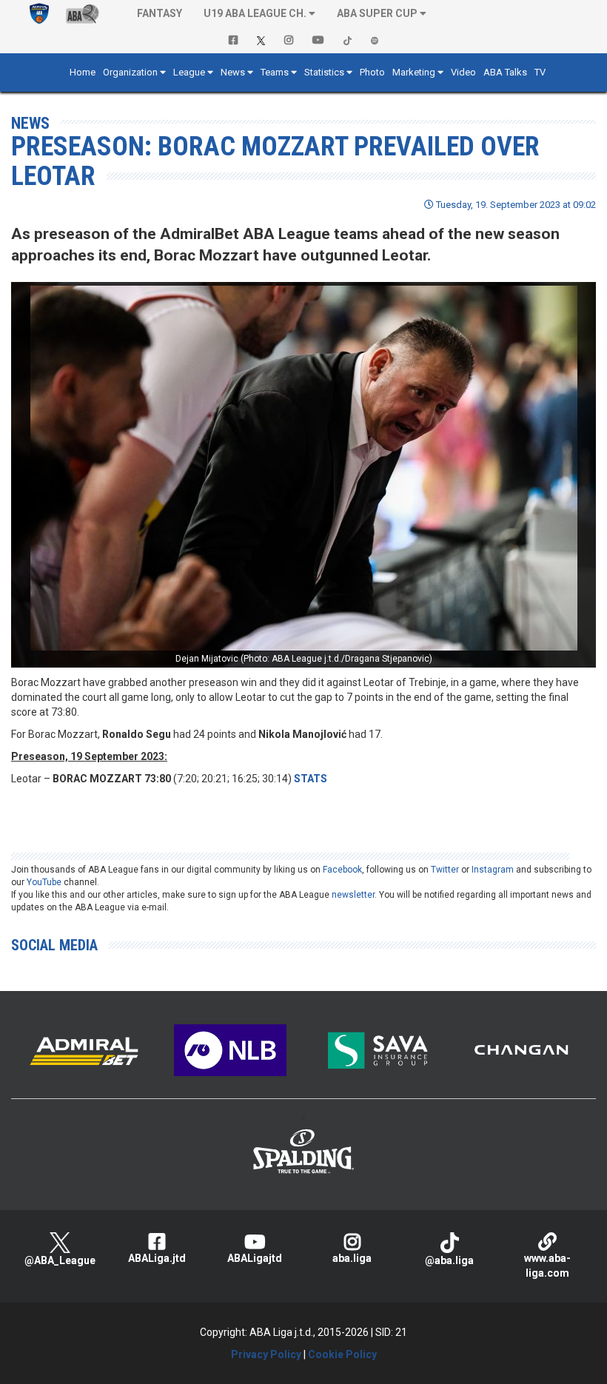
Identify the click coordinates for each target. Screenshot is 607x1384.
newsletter (353, 895)
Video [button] (463, 72)
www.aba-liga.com (547, 1265)
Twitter (445, 869)
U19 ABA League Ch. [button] (255, 13)
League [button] (189, 72)
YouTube (44, 882)
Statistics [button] (324, 72)
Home (82, 72)
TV (540, 72)
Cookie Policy (342, 1354)
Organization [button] (130, 72)
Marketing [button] (413, 72)
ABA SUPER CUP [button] (377, 13)
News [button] (233, 72)
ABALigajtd (254, 1258)
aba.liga (352, 1258)
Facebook (342, 869)
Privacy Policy (266, 1354)
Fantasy (159, 13)
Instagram (493, 869)
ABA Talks (505, 72)
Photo (372, 72)
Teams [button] (275, 72)
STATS (310, 779)
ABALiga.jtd (157, 1258)
